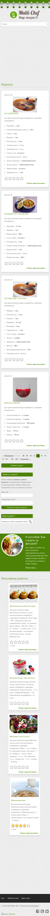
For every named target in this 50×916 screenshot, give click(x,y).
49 (27, 456)
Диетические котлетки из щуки (23, 606)
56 (7, 459)
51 (34, 456)
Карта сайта (25, 898)
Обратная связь (13, 898)
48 (23, 456)
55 (3, 459)
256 (16, 459)
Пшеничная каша (18, 800)
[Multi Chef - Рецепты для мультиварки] (25, 15)
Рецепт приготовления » (36, 183)
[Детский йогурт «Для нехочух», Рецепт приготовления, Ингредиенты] (24, 665)
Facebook (37, 911)
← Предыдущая (8, 456)
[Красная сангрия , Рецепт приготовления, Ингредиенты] (25, 398)
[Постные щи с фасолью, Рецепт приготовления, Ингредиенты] (25, 289)
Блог (3, 898)
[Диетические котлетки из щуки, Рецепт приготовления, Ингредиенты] (24, 594)
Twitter (42, 911)
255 (12, 459)
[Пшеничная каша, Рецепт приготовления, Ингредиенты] (25, 788)
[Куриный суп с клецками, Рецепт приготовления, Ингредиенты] (25, 204)
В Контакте (47, 911)
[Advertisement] (25, 54)
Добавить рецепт (17, 465)
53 (41, 456)
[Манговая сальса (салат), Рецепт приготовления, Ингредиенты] (24, 724)
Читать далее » (30, 567)
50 (31, 456)
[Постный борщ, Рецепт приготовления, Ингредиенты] (25, 104)
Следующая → (25, 459)
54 (45, 456)
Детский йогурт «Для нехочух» (23, 678)
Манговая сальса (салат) (19, 736)
